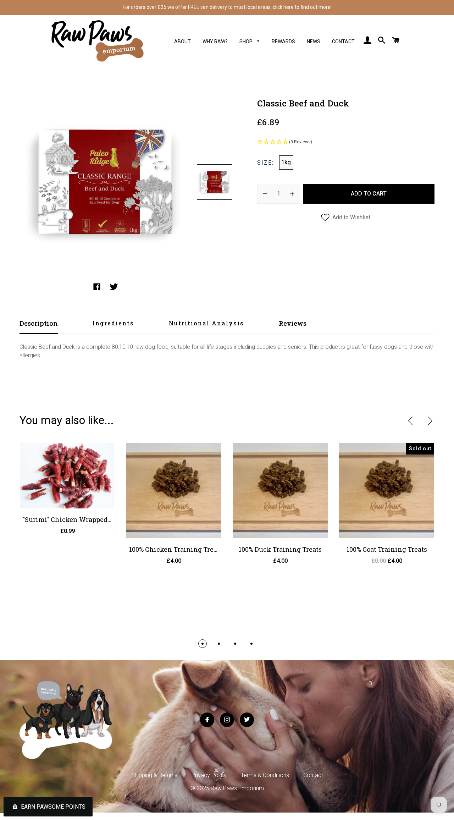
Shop (246, 41)
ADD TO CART (369, 193)
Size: (265, 162)
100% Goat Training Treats (387, 549)
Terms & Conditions (265, 775)
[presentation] (410, 421)
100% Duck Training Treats (280, 549)
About (182, 41)
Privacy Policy (209, 775)
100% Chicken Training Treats (176, 549)
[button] (345, 142)
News (313, 41)
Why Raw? (215, 41)
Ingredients (113, 323)
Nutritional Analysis (206, 323)
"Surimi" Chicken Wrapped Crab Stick (82, 519)
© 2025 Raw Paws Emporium (227, 788)
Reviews (292, 323)
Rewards (283, 41)
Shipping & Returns (154, 775)
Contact (343, 41)
